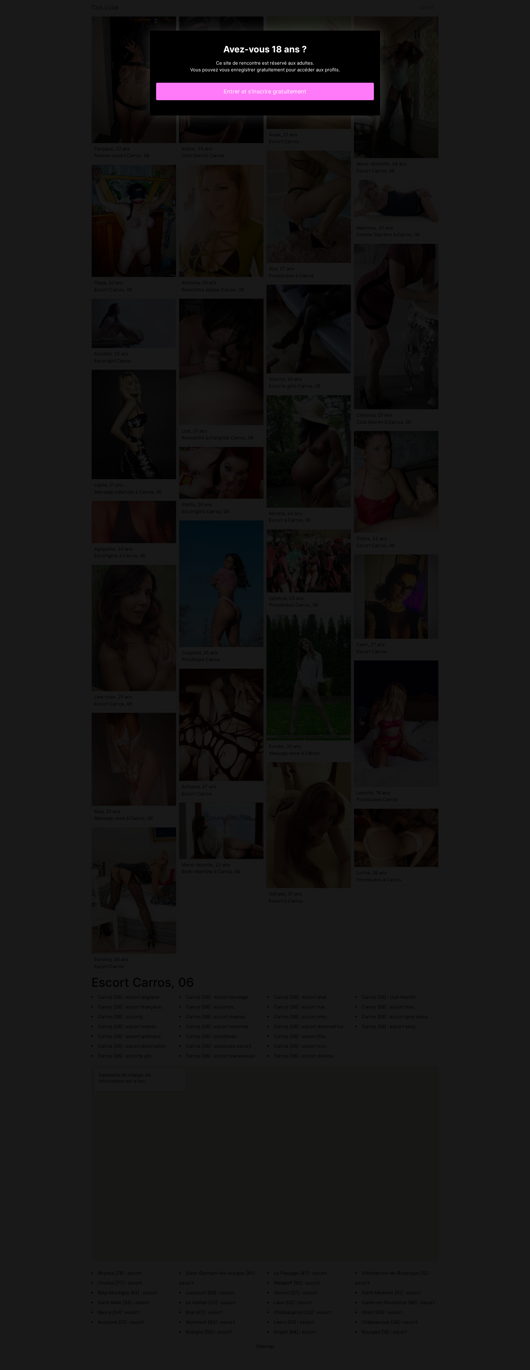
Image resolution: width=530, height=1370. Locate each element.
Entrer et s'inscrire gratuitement (265, 91)
